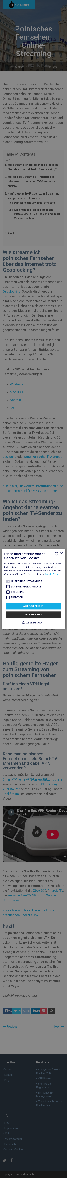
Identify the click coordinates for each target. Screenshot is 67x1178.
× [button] (61, 553)
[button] (33, 622)
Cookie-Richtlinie (53, 574)
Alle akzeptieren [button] (33, 605)
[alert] (33, 589)
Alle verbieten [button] (33, 614)
